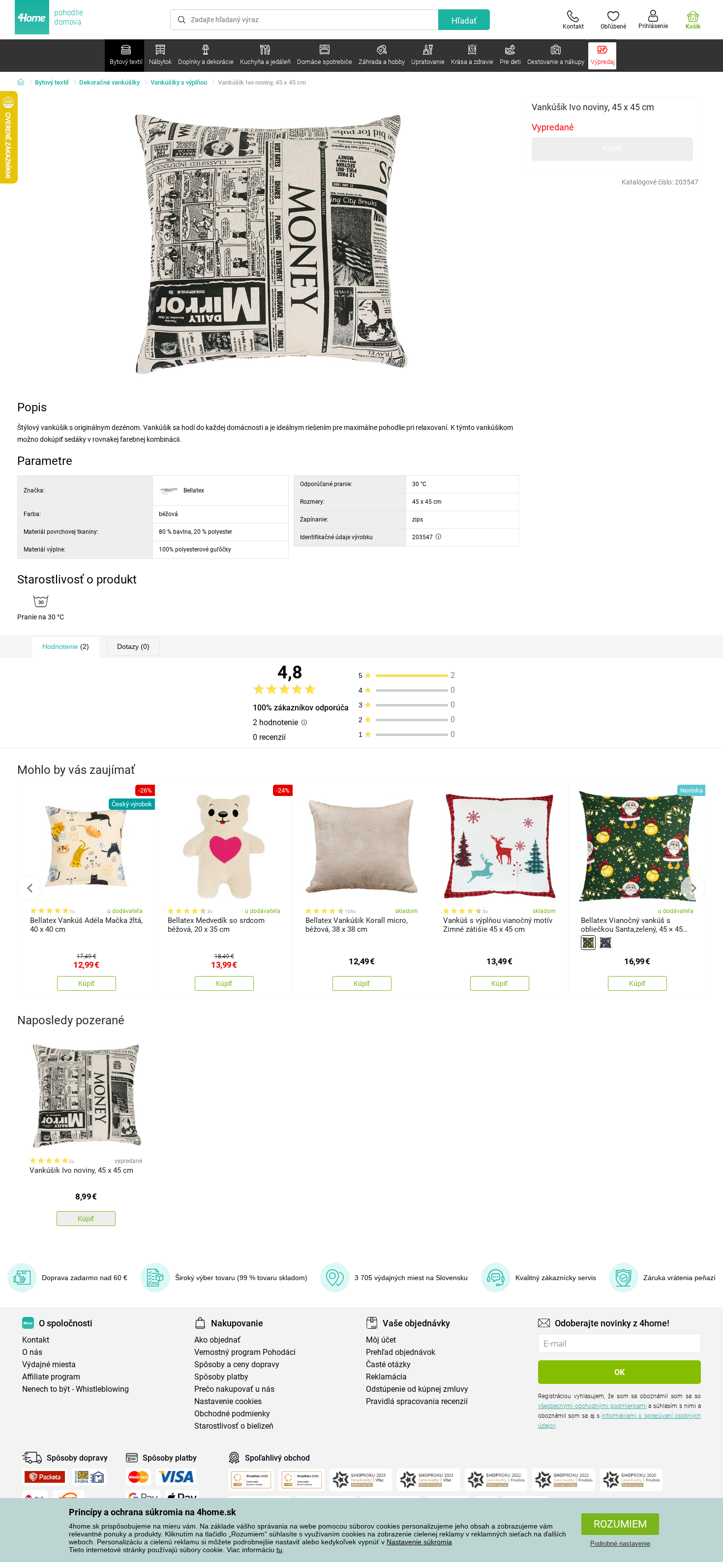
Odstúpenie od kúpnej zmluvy (417, 1389)
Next (693, 888)
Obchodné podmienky (232, 1413)
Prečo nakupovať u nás (234, 1389)
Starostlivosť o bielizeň (233, 1426)
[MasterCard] (138, 1477)
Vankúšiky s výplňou (179, 82)
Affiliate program (51, 1376)
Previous (30, 888)
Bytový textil (51, 82)
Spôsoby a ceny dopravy (236, 1364)
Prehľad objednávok (400, 1352)
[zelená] (588, 942)
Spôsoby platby (221, 1376)
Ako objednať (217, 1340)
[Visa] (176, 1477)
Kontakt (35, 1340)
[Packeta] (44, 1477)
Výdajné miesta (49, 1364)
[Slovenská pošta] (89, 1477)
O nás (32, 1352)
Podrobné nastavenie (620, 1543)
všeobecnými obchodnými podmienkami (592, 1406)
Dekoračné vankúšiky (109, 82)
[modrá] (605, 942)
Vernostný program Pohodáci (245, 1352)
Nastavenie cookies (228, 1401)
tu (279, 1550)
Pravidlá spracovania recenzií (417, 1401)
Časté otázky (388, 1364)
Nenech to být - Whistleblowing (75, 1389)
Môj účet (381, 1340)
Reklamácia (386, 1376)
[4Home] (24, 82)
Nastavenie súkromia (419, 1542)
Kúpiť (612, 148)
